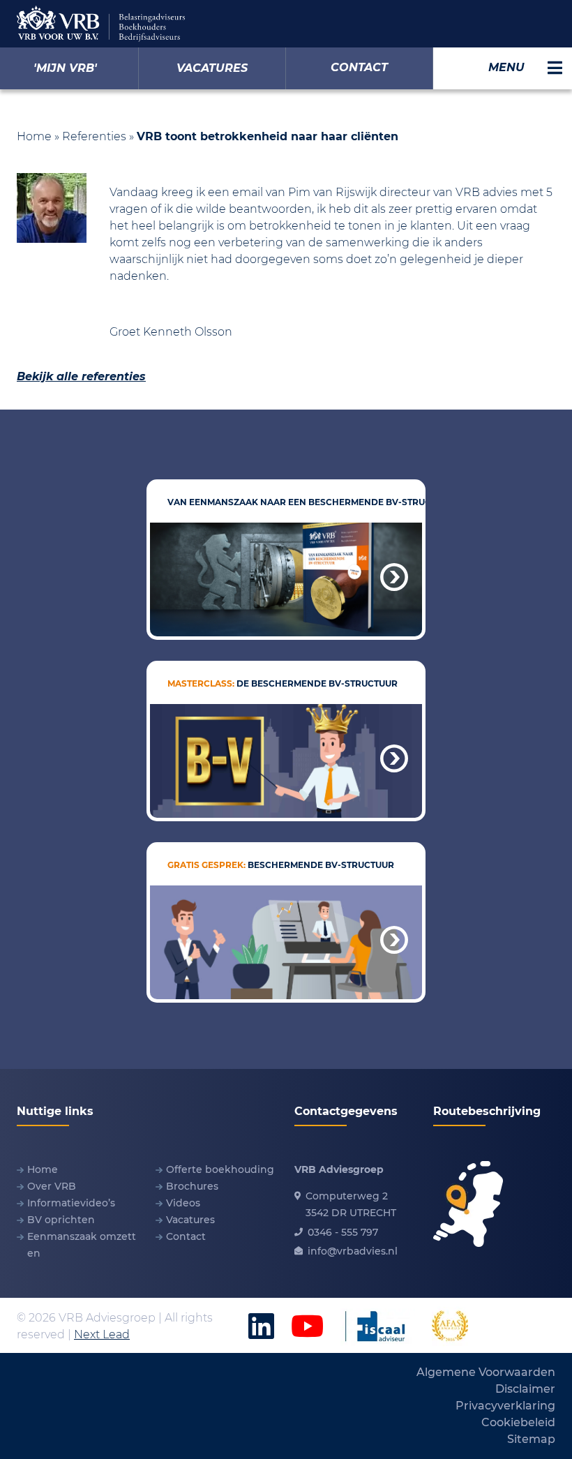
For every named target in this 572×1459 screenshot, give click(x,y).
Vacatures (190, 1219)
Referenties (94, 136)
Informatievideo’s (71, 1203)
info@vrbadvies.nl (353, 1251)
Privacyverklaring (505, 1405)
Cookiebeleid (518, 1422)
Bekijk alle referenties (81, 376)
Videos (183, 1203)
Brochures (192, 1186)
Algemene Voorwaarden (485, 1372)
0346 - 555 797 (343, 1232)
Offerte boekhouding (220, 1169)
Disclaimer (525, 1389)
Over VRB (51, 1186)
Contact (186, 1236)
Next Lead (102, 1334)
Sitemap (531, 1439)
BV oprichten (61, 1219)
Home (34, 136)
